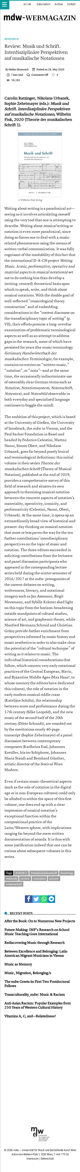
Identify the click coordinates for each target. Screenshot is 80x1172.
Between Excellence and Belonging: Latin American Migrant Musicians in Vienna (35, 953)
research (11, 878)
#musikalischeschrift (44, 873)
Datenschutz (47, 1158)
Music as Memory (18, 964)
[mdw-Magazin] (40, 12)
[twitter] (36, 899)
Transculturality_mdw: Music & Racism (34, 994)
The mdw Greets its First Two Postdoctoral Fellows (37, 983)
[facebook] (28, 899)
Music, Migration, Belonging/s (27, 972)
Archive (59, 4)
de (29, 4)
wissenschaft (14, 884)
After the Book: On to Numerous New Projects (39, 920)
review (25, 878)
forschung (67, 873)
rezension (39, 878)
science (54, 878)
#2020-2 (21, 873)
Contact (71, 4)
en (25, 4)
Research (11, 39)
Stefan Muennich (19, 69)
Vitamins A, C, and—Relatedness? (30, 1016)
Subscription (43, 4)
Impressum (32, 1158)
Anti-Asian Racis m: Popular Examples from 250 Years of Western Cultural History (37, 1005)
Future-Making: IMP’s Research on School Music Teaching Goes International (36, 931)
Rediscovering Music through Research (34, 942)
